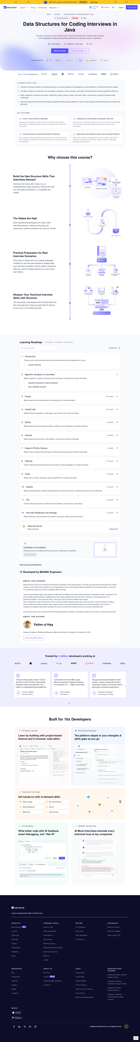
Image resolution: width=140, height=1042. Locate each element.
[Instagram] (35, 1028)
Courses (57, 14)
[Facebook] (14, 1028)
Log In (121, 7)
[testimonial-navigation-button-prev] (13, 685)
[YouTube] (30, 1028)
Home (49, 14)
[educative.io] (10, 7)
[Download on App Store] (21, 1013)
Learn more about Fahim (33, 638)
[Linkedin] (19, 1028)
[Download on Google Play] (21, 1018)
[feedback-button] (135, 1038)
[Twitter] (25, 1028)
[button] (83, 18)
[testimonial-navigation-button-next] (127, 685)
